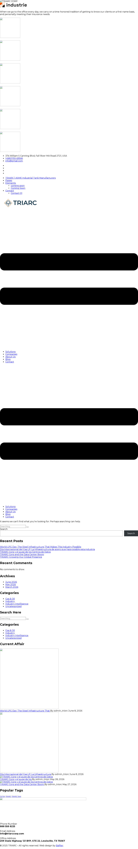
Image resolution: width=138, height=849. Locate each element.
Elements (10, 183)
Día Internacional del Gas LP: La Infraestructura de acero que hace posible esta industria (47, 549)
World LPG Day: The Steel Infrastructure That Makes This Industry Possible (40, 547)
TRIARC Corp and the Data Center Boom (22, 554)
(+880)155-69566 (14, 158)
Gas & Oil (10, 598)
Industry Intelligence (16, 604)
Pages (8, 180)
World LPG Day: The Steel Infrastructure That (25, 710)
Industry (10, 601)
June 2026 (11, 582)
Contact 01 (16, 193)
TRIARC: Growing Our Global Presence (21, 557)
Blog (8, 359)
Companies (11, 354)
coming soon (18, 185)
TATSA (2, 796)
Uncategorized (13, 606)
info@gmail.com (14, 161)
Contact (9, 190)
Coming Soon (18, 188)
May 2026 (10, 584)
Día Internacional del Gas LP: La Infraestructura (25, 774)
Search (4, 529)
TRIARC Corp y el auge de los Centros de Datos (25, 552)
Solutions (10, 351)
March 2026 (11, 587)
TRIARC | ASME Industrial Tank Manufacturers (30, 178)
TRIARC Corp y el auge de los (16, 779)
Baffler (59, 845)
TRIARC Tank (16, 796)
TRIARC (8, 796)
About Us (10, 356)
